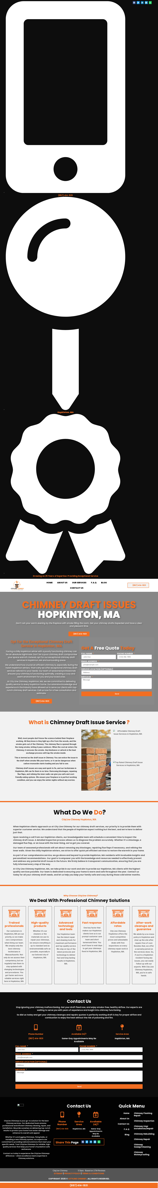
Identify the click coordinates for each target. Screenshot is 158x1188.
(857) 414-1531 (65, 195)
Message (86, 677)
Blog (104, 582)
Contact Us (76, 588)
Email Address (89, 661)
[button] (134, 2)
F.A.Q (93, 582)
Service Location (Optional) (97, 669)
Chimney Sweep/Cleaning (142, 1145)
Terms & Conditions (93, 1173)
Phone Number (125, 654)
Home (49, 582)
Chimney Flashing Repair (143, 1114)
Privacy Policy (72, 1173)
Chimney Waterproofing (141, 1153)
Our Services (79, 582)
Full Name (87, 654)
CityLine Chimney (77, 1178)
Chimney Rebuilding (144, 1134)
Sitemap (58, 1173)
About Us (62, 582)
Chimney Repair (142, 1139)
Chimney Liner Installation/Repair (143, 1127)
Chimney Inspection (144, 1120)
